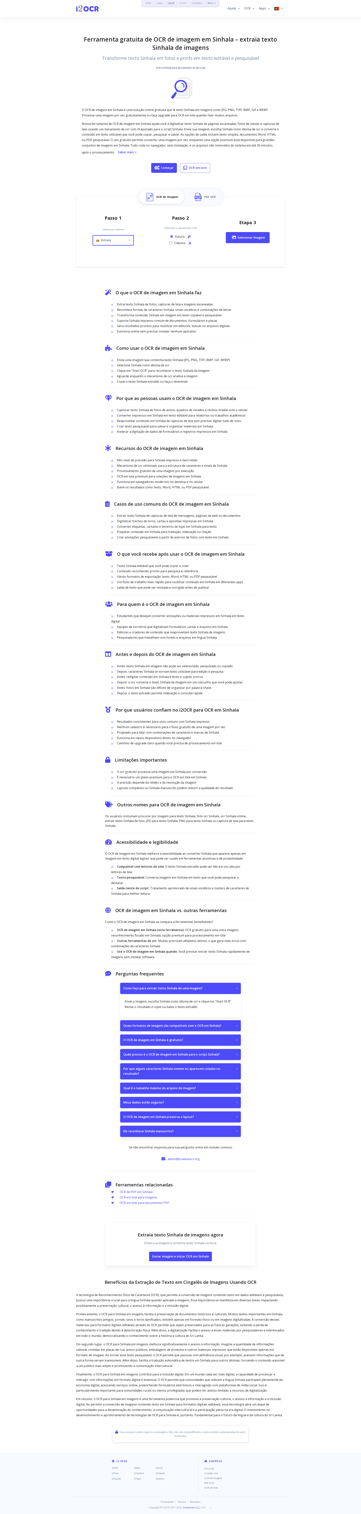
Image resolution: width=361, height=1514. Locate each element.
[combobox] (113, 240)
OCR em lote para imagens (138, 1197)
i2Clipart (160, 1473)
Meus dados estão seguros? (180, 1102)
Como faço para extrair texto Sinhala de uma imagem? (180, 988)
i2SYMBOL (197, 3)
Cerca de (209, 1468)
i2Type (137, 1478)
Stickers (160, 1478)
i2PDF (148, 3)
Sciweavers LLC (191, 1507)
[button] (233, 8)
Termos (182, 1501)
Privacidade (167, 1501)
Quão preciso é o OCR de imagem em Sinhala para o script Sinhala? (180, 1054)
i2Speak (116, 1478)
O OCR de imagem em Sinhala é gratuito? (180, 1040)
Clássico (180, 243)
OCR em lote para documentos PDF (144, 1203)
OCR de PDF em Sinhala (136, 1192)
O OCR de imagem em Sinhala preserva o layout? (180, 1117)
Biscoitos (195, 1501)
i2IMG (159, 3)
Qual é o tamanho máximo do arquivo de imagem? (180, 1088)
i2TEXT (183, 3)
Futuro (180, 236)
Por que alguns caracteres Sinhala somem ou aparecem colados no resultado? (180, 1071)
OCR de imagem (213, 1478)
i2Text (115, 1473)
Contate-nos (211, 1473)
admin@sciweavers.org (184, 1159)
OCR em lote (198, 168)
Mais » (212, 3)
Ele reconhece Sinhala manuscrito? (180, 1131)
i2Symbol (139, 1473)
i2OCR (171, 3)
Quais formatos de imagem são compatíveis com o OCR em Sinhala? (180, 1026)
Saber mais (126, 152)
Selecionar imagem (251, 237)
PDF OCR (209, 1483)
